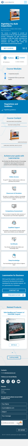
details (14, 345)
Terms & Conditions (5, 389)
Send (23, 430)
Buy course (8, 48)
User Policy (3, 392)
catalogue (14, 357)
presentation (14, 295)
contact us (14, 290)
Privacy (2, 391)
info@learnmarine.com (9, 372)
